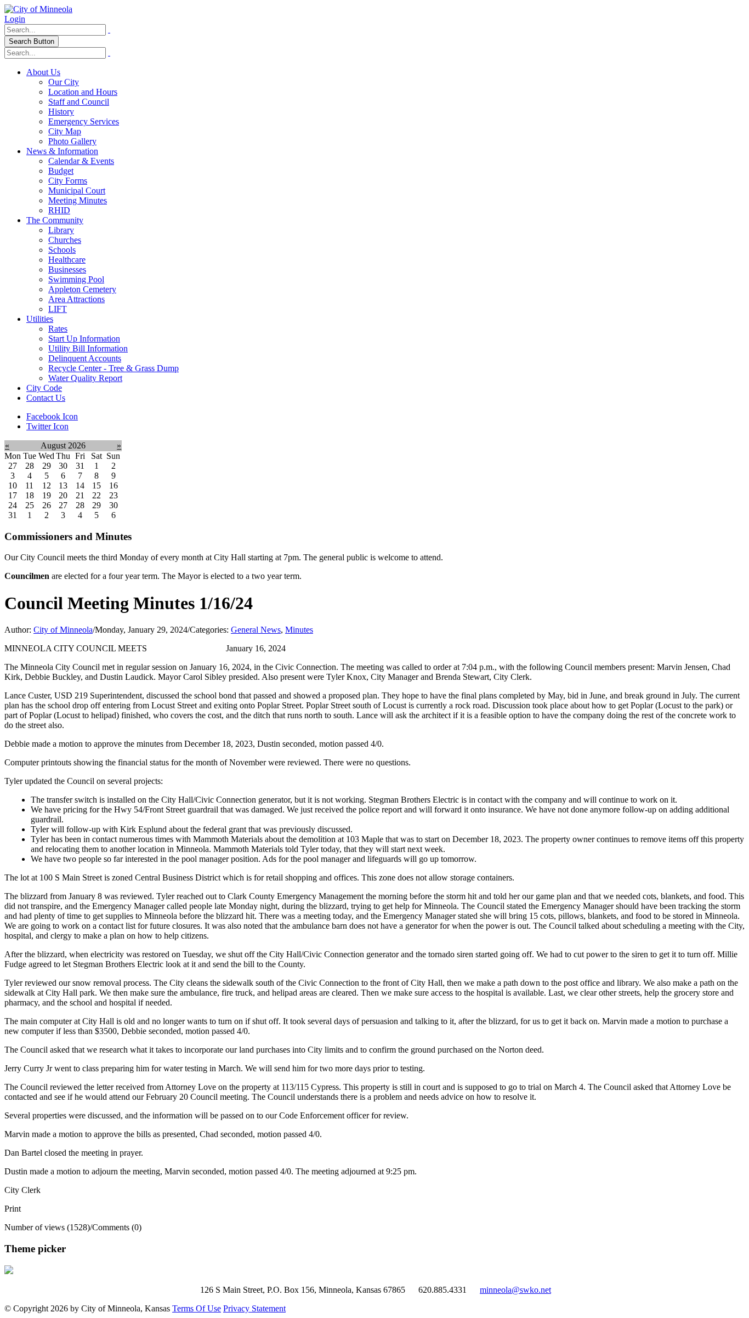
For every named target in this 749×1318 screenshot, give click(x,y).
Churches (64, 240)
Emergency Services (83, 121)
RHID (59, 210)
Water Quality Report (85, 378)
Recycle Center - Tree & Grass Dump (113, 368)
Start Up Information (84, 338)
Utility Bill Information (88, 348)
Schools (62, 249)
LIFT (57, 309)
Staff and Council (78, 101)
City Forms (67, 180)
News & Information (62, 151)
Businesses (67, 269)
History (61, 111)
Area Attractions (76, 299)
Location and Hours (82, 91)
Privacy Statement (254, 1308)
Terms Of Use (196, 1308)
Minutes (299, 629)
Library (61, 230)
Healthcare (67, 259)
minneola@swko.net (515, 1289)
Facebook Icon (52, 416)
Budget (60, 170)
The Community (54, 220)
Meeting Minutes (77, 200)
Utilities (39, 318)
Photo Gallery (72, 141)
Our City (63, 82)
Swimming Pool (76, 279)
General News (256, 629)
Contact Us (45, 397)
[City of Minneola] (38, 9)
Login (14, 19)
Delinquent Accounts (84, 358)
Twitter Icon (47, 426)
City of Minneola (63, 629)
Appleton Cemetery (82, 289)
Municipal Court (76, 190)
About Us (43, 72)
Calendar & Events (81, 161)
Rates (57, 328)
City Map (64, 131)
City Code (44, 388)
